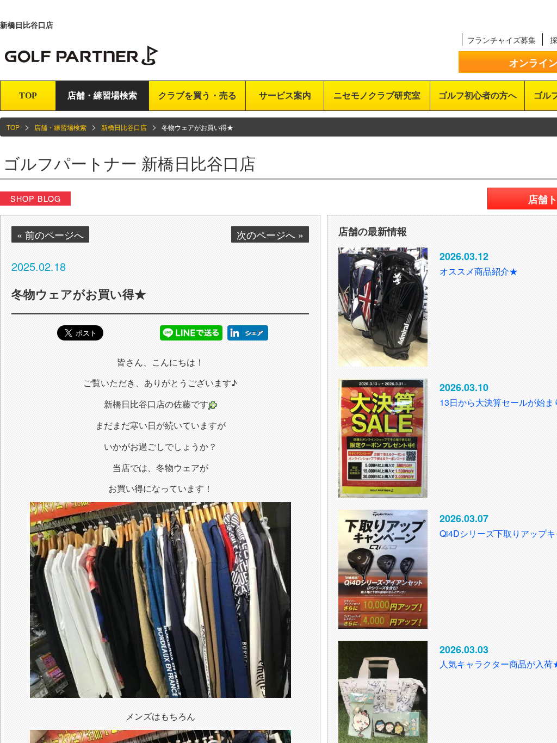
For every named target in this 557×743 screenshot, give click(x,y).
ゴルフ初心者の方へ (477, 95)
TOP (28, 95)
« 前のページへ (50, 234)
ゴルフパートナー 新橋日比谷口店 (129, 163)
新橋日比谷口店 (124, 127)
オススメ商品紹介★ (479, 271)
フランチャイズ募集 (501, 39)
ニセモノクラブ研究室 (376, 95)
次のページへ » (270, 234)
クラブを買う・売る (197, 95)
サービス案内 (285, 95)
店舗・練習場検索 (102, 95)
